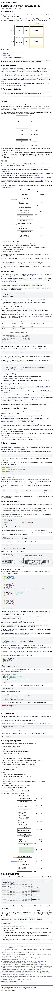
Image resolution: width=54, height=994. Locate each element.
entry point (23, 411)
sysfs (22, 542)
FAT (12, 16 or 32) (25, 258)
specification (7, 954)
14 (44, 733)
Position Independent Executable (33, 274)
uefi (16, 8)
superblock (47, 571)
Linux (4, 55)
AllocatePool (36, 284)
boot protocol (18, 397)
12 (12, 624)
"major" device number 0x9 (22, 635)
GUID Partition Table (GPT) (40, 177)
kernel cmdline (9, 378)
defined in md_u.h (16, 647)
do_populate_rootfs (12, 438)
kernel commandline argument (21, 974)
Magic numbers (44, 316)
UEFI (2, 97)
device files (28, 78)
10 (25, 439)
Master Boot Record (10, 108)
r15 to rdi (33, 418)
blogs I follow (31, 989)
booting (35, 96)
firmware (25, 92)
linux (19, 8)
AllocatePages (27, 284)
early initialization (9, 416)
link (32, 323)
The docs (31, 919)
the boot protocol (21, 388)
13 (19, 691)
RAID (46, 20)
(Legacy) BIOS (46, 96)
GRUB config (9, 451)
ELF (18, 504)
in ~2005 (28, 164)
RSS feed (12, 990)
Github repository (46, 912)
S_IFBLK (24, 85)
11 (11, 447)
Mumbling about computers (9, 2)
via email (33, 987)
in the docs (10, 630)
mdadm (5, 57)
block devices (21, 83)
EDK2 (4, 52)
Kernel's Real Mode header (33, 397)
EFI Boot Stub (40, 961)
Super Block (27, 310)
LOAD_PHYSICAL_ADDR (41, 387)
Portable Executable (46, 266)
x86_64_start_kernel (6, 421)
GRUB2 (5, 54)
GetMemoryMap (7, 281)
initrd (6, 380)
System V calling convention (27, 420)
